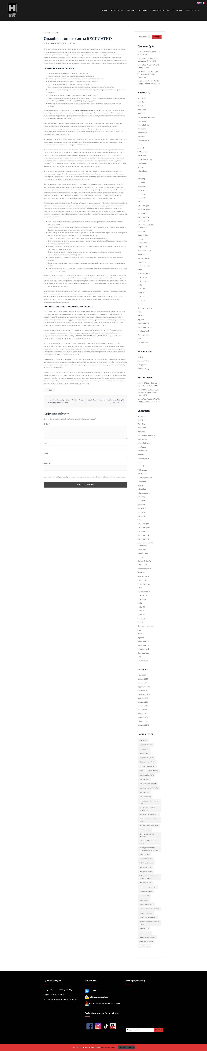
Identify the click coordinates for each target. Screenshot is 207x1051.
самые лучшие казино (146, 941)
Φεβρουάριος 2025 (144, 687)
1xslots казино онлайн (146, 758)
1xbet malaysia (143, 140)
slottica (140, 316)
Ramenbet (142, 300)
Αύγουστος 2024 (143, 706)
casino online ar (143, 217)
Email (46, 453)
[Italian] (204, 3)
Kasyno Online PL (144, 243)
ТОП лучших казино (146, 872)
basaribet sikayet (145, 797)
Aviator (140, 167)
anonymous (51, 33)
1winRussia (142, 129)
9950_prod (142, 156)
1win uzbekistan (144, 125)
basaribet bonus (153, 771)
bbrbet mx (142, 186)
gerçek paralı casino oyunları (149, 826)
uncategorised (143, 331)
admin (72, 44)
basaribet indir (144, 779)
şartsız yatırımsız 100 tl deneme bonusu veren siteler (149, 849)
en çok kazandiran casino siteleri (148, 820)
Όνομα (47, 443)
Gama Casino (143, 235)
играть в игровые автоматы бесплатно (89, 110)
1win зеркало (143, 740)
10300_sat (142, 102)
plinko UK (141, 289)
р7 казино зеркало (145, 933)
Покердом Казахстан (146, 859)
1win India (141, 113)
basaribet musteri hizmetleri (149, 788)
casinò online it (143, 221)
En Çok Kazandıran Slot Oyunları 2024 (147, 809)
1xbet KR (141, 136)
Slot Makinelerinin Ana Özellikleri (147, 835)
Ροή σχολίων (142, 365)
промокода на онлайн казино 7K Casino (149, 923)
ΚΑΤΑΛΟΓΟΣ (131, 10)
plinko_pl (141, 293)
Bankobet (141, 182)
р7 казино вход (144, 928)
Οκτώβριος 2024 (143, 702)
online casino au (144, 266)
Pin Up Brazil (142, 277)
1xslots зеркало (144, 753)
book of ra (141, 194)
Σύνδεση (140, 357)
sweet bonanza (143, 323)
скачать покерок (144, 946)
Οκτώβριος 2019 (143, 725)
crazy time (142, 231)
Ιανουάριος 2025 (143, 690)
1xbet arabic (142, 133)
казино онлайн (144, 900)
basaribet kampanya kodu (148, 784)
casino (140, 202)
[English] (198, 3)
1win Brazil (142, 110)
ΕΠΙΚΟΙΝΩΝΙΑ (177, 10)
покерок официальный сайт (148, 917)
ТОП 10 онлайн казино (146, 863)
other (140, 270)
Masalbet (141, 254)
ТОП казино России (145, 867)
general (140, 239)
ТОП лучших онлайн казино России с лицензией (148, 877)
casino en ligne (143, 205)
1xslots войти (144, 749)
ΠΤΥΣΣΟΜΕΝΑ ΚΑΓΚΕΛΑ (159, 10)
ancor (49, 390)
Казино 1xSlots (144, 854)
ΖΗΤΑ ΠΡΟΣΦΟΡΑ (192, 10)
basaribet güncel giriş (147, 775)
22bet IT (141, 148)
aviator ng (141, 179)
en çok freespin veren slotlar (149, 814)
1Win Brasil (142, 106)
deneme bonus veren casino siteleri (149, 802)
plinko (140, 285)
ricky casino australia (145, 308)
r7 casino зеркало (145, 830)
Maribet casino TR (144, 250)
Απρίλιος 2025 (143, 679)
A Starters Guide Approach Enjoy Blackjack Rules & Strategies (148, 74)
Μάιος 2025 (142, 675)
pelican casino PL (144, 273)
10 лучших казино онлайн (147, 766)
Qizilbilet (141, 296)
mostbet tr (142, 262)
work (139, 339)
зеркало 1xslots (144, 896)
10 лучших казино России (147, 762)
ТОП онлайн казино (145, 883)
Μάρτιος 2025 (142, 683)
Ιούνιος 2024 (142, 710)
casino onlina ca (143, 213)
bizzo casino (142, 190)
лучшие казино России (146, 904)
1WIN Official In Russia (146, 117)
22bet (140, 144)
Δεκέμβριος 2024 (144, 694)
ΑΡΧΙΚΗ (104, 10)
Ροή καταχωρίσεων (144, 361)
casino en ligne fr (144, 209)
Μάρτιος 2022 (143, 721)
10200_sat (142, 98)
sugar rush (141, 319)
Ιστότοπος (47, 463)
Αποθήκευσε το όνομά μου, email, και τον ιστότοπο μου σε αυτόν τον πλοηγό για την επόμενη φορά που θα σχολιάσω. (84, 477)
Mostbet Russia (144, 258)
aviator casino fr (144, 175)
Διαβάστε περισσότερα (108, 1047)
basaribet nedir (145, 792)
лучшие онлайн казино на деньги (149, 909)
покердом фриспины (146, 913)
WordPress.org (143, 369)
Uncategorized (143, 335)
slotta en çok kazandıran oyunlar (148, 842)
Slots (139, 312)
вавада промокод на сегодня (148, 887)
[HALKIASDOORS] (12, 10)
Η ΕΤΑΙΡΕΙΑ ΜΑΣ (117, 10)
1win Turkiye (142, 121)
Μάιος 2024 (142, 713)
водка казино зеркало (146, 891)
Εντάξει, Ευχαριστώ (126, 1047)
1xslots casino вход (146, 745)
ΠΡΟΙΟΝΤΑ (143, 10)
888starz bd (142, 152)
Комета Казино (143, 342)
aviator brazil (142, 171)
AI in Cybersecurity (145, 159)
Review (140, 304)
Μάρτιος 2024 (143, 717)
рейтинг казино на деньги (147, 937)
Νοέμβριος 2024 (143, 698)
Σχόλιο (47, 424)
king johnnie (142, 247)
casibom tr (142, 198)
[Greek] (201, 3)
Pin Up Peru (142, 281)
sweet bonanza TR (145, 327)
